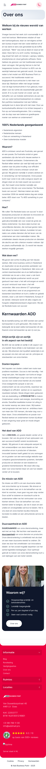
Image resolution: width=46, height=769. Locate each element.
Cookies (10, 761)
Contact (6, 673)
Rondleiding (8, 662)
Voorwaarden (33, 761)
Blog (5, 659)
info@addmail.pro (11, 726)
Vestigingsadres (9, 666)
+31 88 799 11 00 (11, 723)
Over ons (14, 623)
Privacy (21, 761)
